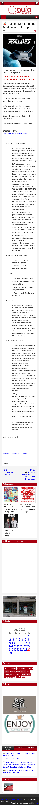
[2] (30, 615)
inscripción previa (11, 677)
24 (13, 649)
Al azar (19, 747)
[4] (33, 615)
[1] (28, 615)
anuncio (18, 674)
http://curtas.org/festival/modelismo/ (16, 133)
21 (25, 646)
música (23, 668)
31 (13, 653)
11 (16, 643)
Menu (2, 3)
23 (10, 649)
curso (7, 674)
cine (28, 671)
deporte (12, 671)
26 (19, 649)
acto (18, 668)
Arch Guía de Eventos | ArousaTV (12, 799)
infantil (13, 668)
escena (30, 668)
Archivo (31, 747)
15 (28, 643)
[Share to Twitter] (14, 489)
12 (19, 643)
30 (10, 653)
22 (28, 646)
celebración (26, 674)
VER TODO (21, 677)
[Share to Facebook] (12, 489)
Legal (36, 803)
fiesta (7, 671)
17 (13, 646)
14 (25, 643)
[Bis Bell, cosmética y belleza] (19, 705)
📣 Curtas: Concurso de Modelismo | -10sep (19, 25)
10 (13, 643)
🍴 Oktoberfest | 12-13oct (12, 759)
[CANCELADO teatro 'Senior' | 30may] (11, 521)
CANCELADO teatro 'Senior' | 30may (10, 533)
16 (10, 646)
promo (12, 674)
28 (25, 649)
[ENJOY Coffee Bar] (19, 724)
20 (22, 646)
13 (22, 643)
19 (19, 646)
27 (22, 649)
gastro (23, 671)
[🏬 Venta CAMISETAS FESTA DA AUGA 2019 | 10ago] (11, 494)
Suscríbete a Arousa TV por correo (15, 454)
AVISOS (7, 668)
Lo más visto (8, 748)
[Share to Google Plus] (17, 489)
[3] (32, 615)
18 (16, 646)
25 (16, 649)
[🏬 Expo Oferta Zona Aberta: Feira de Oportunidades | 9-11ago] (28, 494)
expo (18, 671)
